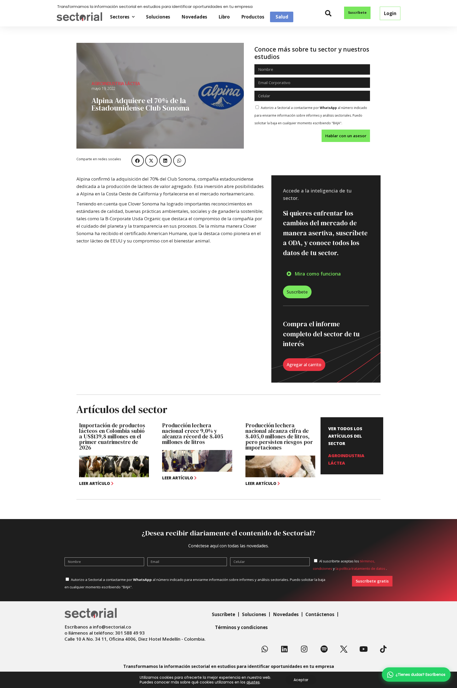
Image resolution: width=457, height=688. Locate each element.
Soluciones (158, 17)
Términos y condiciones (241, 627)
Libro (224, 17)
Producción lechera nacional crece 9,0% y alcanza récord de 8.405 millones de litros (192, 433)
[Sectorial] (79, 16)
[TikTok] (383, 649)
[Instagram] (304, 649)
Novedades (194, 17)
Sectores (119, 17)
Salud (282, 17)
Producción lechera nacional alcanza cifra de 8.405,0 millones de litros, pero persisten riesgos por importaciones (279, 436)
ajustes (253, 682)
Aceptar (301, 679)
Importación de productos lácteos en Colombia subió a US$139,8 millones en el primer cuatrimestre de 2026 (112, 436)
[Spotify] (324, 649)
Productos (252, 17)
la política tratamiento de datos (361, 568)
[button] (328, 13)
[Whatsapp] (264, 649)
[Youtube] (363, 649)
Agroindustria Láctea (116, 83)
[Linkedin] (284, 649)
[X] (343, 649)
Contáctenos (319, 614)
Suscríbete (223, 614)
